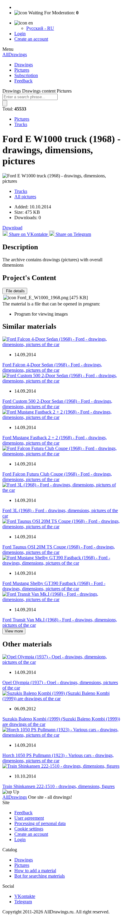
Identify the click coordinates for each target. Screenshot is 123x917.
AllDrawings (14, 54)
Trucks (20, 124)
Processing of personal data (40, 823)
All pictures (25, 196)
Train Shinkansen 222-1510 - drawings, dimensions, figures (58, 786)
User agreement (29, 818)
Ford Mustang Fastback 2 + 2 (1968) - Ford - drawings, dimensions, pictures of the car (54, 440)
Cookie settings (28, 828)
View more (14, 631)
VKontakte (24, 896)
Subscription (26, 75)
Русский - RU (40, 28)
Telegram (23, 901)
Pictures (21, 70)
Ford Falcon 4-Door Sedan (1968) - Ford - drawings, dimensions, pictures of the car (52, 367)
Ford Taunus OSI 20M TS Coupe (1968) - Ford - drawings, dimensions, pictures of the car (58, 549)
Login (20, 33)
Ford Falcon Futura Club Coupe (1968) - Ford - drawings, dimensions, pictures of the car (57, 476)
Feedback (23, 80)
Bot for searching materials (39, 875)
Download (12, 227)
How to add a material (35, 870)
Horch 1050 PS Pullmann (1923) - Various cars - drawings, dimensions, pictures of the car (58, 758)
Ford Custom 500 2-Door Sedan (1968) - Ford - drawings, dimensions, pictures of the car (57, 404)
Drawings (23, 64)
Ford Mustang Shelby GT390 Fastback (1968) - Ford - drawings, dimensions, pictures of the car (53, 586)
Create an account (31, 39)
